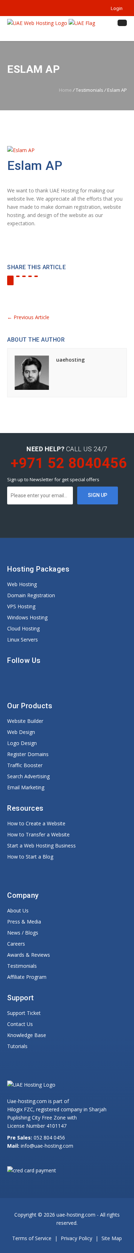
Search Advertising (28, 776)
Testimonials (22, 965)
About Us (18, 910)
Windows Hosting (27, 617)
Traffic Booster (25, 765)
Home (65, 90)
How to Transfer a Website (38, 834)
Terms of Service (32, 1238)
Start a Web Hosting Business (41, 845)
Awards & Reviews (28, 954)
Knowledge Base (26, 1035)
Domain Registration (31, 595)
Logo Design (22, 743)
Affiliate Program (26, 976)
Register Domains (28, 754)
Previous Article (28, 317)
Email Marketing (25, 787)
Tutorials (17, 1046)
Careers (16, 943)
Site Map (111, 1238)
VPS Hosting (21, 606)
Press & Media (24, 921)
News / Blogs (22, 932)
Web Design (21, 732)
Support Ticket (24, 1013)
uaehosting (70, 359)
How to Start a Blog (30, 856)
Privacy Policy (77, 1238)
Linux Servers (22, 639)
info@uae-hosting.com (47, 1145)
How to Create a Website (36, 823)
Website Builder (25, 721)
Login (116, 8)
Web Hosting (22, 584)
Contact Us (20, 1024)
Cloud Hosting (23, 628)
